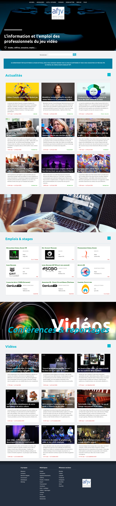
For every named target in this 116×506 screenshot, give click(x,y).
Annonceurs (24, 477)
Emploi (41, 471)
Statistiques (24, 480)
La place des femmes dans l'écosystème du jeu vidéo (22, 134)
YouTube (61, 482)
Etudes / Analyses (44, 480)
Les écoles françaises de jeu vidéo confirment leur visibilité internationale (22, 170)
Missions (23, 471)
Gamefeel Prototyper (85, 282)
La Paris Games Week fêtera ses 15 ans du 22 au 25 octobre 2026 (93, 170)
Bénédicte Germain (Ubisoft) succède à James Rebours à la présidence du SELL (57, 98)
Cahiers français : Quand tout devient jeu (22, 97)
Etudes (10, 47)
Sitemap (23, 482)
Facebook (61, 477)
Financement (43, 484)
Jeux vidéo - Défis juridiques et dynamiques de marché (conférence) (20, 441)
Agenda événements (45, 475)
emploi (31, 47)
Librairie (42, 492)
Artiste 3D (81, 265)
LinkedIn (61, 475)
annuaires (24, 47)
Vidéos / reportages (45, 490)
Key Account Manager (49, 248)
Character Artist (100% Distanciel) (18, 282)
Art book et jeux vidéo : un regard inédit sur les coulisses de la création (93, 369)
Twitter (61, 473)
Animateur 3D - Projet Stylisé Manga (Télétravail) (58, 282)
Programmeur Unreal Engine (87, 248)
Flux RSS (61, 486)
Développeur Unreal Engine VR (16, 248)
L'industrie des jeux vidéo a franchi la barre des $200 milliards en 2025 (92, 98)
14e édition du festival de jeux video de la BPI (93, 134)
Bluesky (61, 471)
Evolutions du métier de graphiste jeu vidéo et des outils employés (56, 441)
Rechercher (43, 55)
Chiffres (42, 477)
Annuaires (42, 473)
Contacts (23, 473)
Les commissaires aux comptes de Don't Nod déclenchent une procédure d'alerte (57, 170)
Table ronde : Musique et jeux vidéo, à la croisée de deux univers (93, 441)
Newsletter (42, 496)
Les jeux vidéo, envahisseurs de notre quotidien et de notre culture (21, 405)
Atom (60, 484)
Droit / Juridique (44, 488)
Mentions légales (25, 475)
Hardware (42, 486)
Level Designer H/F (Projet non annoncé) (55, 265)
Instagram (61, 480)
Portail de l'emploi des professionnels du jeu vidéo (11, 194)
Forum (41, 494)
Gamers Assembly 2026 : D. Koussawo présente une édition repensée (21, 369)
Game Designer (11, 265)
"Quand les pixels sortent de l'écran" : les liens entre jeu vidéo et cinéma (56, 369)
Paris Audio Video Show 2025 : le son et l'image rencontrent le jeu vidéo (93, 405)
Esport (41, 482)
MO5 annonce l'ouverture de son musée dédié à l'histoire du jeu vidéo (57, 405)
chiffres (17, 47)
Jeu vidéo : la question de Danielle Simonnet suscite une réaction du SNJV (57, 134)
